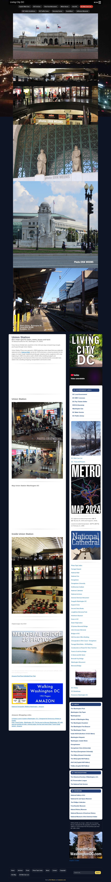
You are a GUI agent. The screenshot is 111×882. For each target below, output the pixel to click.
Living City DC (17, 2)
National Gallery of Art (78, 795)
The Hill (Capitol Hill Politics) (80, 758)
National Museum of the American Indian (84, 816)
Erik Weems (52, 880)
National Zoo (75, 576)
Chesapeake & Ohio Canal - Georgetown (83, 640)
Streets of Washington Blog (80, 719)
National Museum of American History (83, 813)
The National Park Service (79, 784)
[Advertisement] (37, 379)
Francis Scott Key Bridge (78, 651)
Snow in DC (75, 619)
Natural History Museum (79, 809)
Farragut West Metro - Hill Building (81, 644)
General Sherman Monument (80, 598)
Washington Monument (78, 662)
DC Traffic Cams (44, 11)
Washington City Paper (78, 712)
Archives (20, 870)
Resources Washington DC (79, 695)
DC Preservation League (79, 780)
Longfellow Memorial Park (79, 612)
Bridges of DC (75, 633)
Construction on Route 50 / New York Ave (84, 648)
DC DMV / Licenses (78, 398)
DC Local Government (79, 394)
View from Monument (50, 6)
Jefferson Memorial (82, 11)
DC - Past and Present (78, 462)
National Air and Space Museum (81, 799)
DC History (74, 688)
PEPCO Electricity (78, 405)
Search (98, 872)
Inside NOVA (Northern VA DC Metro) (83, 733)
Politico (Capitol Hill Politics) (80, 766)
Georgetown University (78, 583)
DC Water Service (78, 412)
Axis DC (74, 6)
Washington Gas (77, 408)
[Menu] (97, 2)
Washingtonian (76, 716)
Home (12, 870)
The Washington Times (78, 730)
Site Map (13, 874)
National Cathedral (77, 590)
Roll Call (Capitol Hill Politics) (80, 762)
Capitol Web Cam (24, 6)
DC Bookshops (75, 691)
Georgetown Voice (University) (81, 748)
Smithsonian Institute (77, 587)
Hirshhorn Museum (77, 615)
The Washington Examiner (79, 723)
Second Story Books (77, 608)
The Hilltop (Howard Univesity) (81, 755)
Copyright (62, 870)
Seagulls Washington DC (79, 601)
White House (64, 6)
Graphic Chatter (74, 860)
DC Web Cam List (86, 6)
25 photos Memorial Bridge (79, 626)
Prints (27, 870)
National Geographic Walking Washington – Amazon (28, 706)
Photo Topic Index (76, 565)
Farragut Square (76, 569)
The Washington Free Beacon (80, 726)
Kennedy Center (57, 11)
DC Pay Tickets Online (79, 401)
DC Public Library (78, 416)
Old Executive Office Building (80, 637)
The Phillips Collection (78, 802)
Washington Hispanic (78, 737)
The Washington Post (78, 708)
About (47, 870)
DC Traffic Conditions (28, 11)
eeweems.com (62, 880)
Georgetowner (75, 744)
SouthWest (69, 11)
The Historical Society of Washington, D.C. (84, 777)
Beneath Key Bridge (77, 658)
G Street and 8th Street (78, 655)
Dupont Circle (75, 605)
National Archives (76, 594)
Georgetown (75, 580)
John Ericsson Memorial (78, 630)
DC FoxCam (36, 6)
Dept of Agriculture (76, 623)
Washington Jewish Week (79, 741)
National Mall (25, 352)
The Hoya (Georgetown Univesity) (82, 751)
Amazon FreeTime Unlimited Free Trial (24, 676)
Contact (55, 870)
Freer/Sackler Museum (78, 806)
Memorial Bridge (76, 665)
